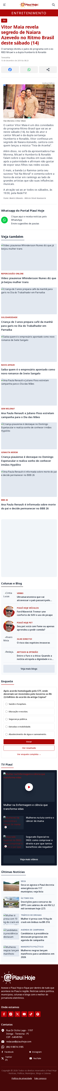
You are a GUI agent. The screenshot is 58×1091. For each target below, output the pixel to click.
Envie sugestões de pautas (25, 223)
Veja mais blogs (29, 668)
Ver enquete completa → (29, 754)
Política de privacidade (22, 1078)
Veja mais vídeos (29, 859)
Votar (29, 741)
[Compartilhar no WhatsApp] (29, 69)
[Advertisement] (29, 548)
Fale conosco (40, 1078)
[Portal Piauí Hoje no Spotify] (38, 1014)
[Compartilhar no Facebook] (10, 69)
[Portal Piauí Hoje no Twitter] (17, 1014)
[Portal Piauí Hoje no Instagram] (11, 1014)
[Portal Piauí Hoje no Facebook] (4, 1014)
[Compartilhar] (48, 69)
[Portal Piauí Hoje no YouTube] (24, 1014)
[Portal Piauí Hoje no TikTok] (31, 1014)
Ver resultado (29, 748)
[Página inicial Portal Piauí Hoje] (29, 4)
